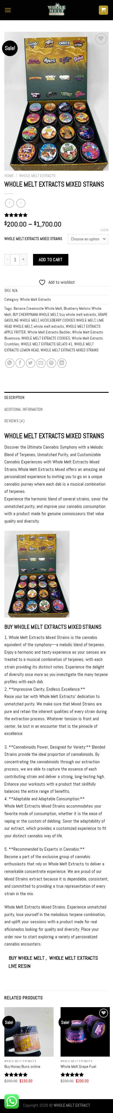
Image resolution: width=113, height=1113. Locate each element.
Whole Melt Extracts (37, 175)
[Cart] (103, 10)
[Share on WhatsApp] (9, 363)
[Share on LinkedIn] (62, 363)
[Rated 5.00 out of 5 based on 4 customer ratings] (56, 215)
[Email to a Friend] (41, 363)
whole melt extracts (49, 326)
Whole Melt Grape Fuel (78, 1066)
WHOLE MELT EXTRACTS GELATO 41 (46, 344)
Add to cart (50, 260)
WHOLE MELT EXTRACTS (34, 436)
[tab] (56, 397)
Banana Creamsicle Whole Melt (38, 308)
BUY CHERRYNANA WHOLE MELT (35, 314)
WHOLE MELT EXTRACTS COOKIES (45, 338)
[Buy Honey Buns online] (29, 1031)
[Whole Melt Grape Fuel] (85, 1031)
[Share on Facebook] (20, 363)
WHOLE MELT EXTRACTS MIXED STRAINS (33, 239)
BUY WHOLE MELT (27, 957)
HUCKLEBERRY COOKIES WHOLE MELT (67, 320)
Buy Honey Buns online (22, 1066)
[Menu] (7, 10)
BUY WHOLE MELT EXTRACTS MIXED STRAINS (52, 627)
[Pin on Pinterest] (51, 363)
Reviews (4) (14, 421)
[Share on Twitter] (30, 363)
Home (9, 175)
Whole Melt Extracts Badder (49, 332)
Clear (104, 230)
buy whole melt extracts (77, 314)
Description (14, 397)
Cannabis (71, 849)
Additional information (23, 409)
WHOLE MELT (62, 957)
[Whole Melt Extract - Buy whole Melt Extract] (56, 10)
